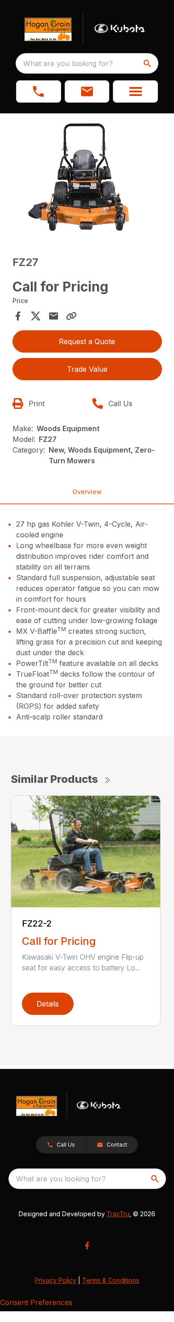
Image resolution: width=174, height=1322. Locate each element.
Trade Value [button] (87, 369)
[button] (38, 91)
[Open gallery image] (87, 177)
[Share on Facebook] (17, 316)
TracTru (118, 1214)
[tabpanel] (87, 178)
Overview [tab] (87, 491)
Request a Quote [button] (87, 341)
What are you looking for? (68, 63)
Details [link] (48, 1003)
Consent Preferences (36, 1302)
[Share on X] (35, 316)
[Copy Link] (71, 316)
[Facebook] (87, 1245)
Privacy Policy (55, 1280)
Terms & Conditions (110, 1280)
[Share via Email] (53, 316)
